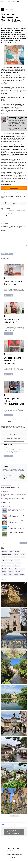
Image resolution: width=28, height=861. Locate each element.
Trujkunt (4, 574)
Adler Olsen (4, 551)
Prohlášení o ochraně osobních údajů (17, 441)
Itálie (23, 557)
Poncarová (22, 568)
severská (11, 571)
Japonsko (4, 560)
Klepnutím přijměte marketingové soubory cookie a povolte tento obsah (14, 832)
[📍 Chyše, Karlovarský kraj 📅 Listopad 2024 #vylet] (14, 620)
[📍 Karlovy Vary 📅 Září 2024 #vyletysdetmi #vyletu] (14, 671)
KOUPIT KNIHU (14, 188)
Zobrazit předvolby (14, 438)
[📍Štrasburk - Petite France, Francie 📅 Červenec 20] (14, 775)
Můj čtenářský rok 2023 (7, 502)
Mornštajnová (16, 565)
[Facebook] (12, 857)
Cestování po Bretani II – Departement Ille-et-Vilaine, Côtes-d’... (17, 528)
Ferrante (22, 554)
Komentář (3, 230)
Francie (3, 557)
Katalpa (10, 560)
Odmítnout (14, 434)
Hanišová (10, 557)
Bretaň (11, 551)
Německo (4, 568)
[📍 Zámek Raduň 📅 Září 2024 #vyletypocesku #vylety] (14, 697)
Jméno (2, 247)
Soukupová (18, 571)
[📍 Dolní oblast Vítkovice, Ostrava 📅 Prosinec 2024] (14, 594)
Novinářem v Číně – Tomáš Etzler (13, 282)
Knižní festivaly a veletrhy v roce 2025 (10, 487)
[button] (26, 420)
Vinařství (22, 574)
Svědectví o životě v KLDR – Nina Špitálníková (13, 360)
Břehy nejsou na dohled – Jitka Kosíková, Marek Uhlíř (14, 401)
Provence (4, 571)
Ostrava (10, 568)
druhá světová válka (6, 554)
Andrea (6, 24)
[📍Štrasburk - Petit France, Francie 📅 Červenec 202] (14, 749)
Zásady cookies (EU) (17, 853)
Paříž (16, 568)
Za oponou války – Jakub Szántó (12, 320)
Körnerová (4, 562)
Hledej (23, 543)
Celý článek (8, 295)
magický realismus (6, 565)
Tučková (16, 574)
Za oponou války (20, 79)
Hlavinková (17, 557)
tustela (10, 574)
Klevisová (17, 560)
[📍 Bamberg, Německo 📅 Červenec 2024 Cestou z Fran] (14, 723)
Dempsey (17, 551)
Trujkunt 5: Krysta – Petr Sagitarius (16, 532)
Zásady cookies (7, 441)
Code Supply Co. (19, 850)
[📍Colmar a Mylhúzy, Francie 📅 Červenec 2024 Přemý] (14, 801)
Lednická (18, 562)
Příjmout (14, 431)
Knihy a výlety (14, 2)
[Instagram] (15, 857)
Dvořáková (16, 554)
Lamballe (11, 562)
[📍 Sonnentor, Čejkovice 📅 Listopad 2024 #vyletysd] (14, 646)
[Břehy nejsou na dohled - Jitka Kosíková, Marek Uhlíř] (14, 123)
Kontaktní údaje (8, 853)
